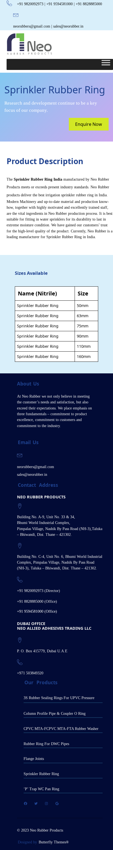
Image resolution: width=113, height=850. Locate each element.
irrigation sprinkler (60, 195)
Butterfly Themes (52, 842)
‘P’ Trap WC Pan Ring (41, 789)
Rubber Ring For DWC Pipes (46, 744)
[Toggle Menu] (105, 64)
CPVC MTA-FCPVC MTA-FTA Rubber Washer (61, 728)
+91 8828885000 (89, 4)
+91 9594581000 (59, 4)
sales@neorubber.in (32, 474)
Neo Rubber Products (46, 830)
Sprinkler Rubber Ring (41, 774)
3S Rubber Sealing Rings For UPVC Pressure (59, 698)
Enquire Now (88, 124)
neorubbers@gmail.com (31, 26)
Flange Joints (34, 758)
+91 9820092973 (30, 4)
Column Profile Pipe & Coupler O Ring (55, 713)
